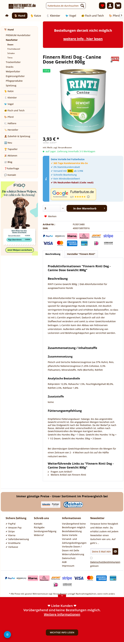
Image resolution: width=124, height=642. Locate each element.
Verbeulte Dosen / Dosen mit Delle (72, 548)
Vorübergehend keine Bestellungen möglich (74, 525)
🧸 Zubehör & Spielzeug (17, 136)
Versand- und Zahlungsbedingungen (74, 540)
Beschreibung (52, 254)
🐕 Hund (9, 29)
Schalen (11, 53)
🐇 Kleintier (10, 97)
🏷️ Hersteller (11, 129)
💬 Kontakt (10, 174)
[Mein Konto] (110, 5)
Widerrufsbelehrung (73, 554)
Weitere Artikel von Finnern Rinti (68, 474)
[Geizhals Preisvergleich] (73, 504)
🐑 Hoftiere (10, 123)
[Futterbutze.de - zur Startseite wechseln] (22, 6)
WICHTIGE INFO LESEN (62, 632)
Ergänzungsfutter (15, 76)
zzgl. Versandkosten (62, 147)
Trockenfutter (13, 62)
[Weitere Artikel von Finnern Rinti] (115, 60)
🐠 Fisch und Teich (14, 110)
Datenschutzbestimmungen (105, 562)
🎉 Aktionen (10, 155)
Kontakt (38, 523)
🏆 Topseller (11, 149)
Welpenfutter (13, 71)
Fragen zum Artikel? (61, 471)
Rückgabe (39, 527)
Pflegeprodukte (14, 80)
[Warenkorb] (118, 5)
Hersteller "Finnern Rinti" (81, 254)
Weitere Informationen (62, 614)
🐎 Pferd (9, 116)
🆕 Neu (8, 142)
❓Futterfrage (11, 168)
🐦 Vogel (9, 104)
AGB (64, 562)
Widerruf (39, 535)
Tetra (9, 57)
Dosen (10, 44)
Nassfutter (12, 39)
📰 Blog (8, 162)
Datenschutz (69, 558)
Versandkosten (60, 593)
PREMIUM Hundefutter (18, 35)
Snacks (9, 66)
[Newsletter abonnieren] (115, 551)
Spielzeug (11, 85)
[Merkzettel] (102, 5)
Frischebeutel (13, 49)
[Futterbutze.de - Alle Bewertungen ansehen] (86, 194)
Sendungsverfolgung (45, 531)
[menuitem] (66, 5)
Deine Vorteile (69, 535)
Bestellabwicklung (72, 531)
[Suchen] (82, 5)
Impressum (68, 565)
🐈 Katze (9, 91)
